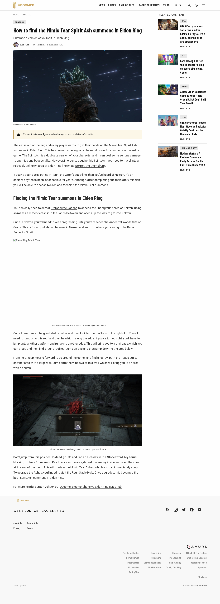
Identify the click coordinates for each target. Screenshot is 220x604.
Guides (112, 5)
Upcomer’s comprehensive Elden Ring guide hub (91, 486)
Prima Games (132, 557)
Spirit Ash (34, 155)
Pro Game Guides (131, 552)
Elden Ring (36, 150)
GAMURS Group (200, 585)
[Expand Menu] (203, 5)
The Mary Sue (154, 567)
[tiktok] (205, 509)
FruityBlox (134, 572)
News (102, 5)
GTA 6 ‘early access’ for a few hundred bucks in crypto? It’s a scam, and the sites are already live (192, 33)
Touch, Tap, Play (173, 567)
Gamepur (176, 552)
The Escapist (175, 557)
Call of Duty (126, 5)
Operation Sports (199, 562)
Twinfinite (156, 552)
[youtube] (199, 509)
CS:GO (166, 5)
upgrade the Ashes (29, 472)
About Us (17, 523)
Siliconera (156, 557)
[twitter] (183, 509)
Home (16, 14)
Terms (30, 527)
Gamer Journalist (152, 562)
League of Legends (149, 5)
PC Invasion (133, 567)
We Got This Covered (197, 557)
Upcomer (202, 567)
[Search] (189, 5)
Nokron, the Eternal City (90, 165)
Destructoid (133, 562)
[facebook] (191, 509)
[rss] (168, 509)
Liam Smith (185, 46)
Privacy (16, 527)
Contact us (32, 523)
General (26, 14)
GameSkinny (175, 562)
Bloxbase (202, 576)
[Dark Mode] (196, 5)
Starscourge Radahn (64, 208)
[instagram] (175, 509)
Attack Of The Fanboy (196, 552)
